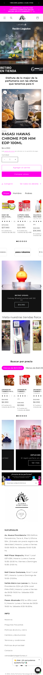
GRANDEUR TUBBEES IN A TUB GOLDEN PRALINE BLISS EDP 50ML (8, 390)
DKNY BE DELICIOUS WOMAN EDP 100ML (7, 216)
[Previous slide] (2, 43)
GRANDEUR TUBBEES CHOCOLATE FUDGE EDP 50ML (24, 390)
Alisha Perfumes (16, 674)
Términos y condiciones (15, 640)
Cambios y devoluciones (15, 635)
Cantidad (5, 155)
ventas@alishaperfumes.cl (16, 656)
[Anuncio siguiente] (38, 2)
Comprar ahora (21, 174)
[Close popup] (39, 659)
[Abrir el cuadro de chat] (38, 670)
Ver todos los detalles (29, 184)
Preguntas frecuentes (14, 625)
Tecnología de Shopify (30, 674)
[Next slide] (40, 43)
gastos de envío (9, 151)
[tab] (17, 241)
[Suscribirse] (35, 483)
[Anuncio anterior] (4, 2)
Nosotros (8, 620)
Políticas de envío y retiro (16, 630)
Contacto (9, 650)
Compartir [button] (8, 184)
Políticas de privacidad (14, 645)
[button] (4, 17)
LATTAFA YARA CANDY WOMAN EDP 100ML (23, 216)
